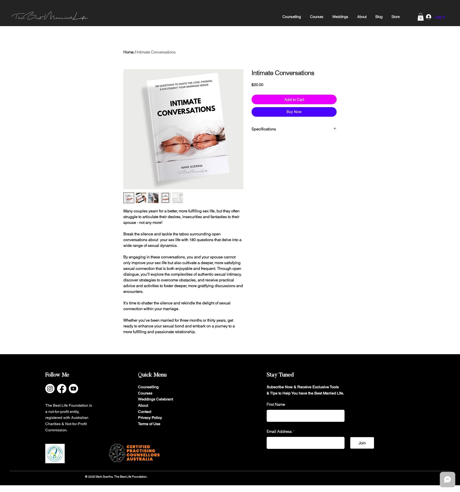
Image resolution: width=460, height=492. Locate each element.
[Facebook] (61, 388)
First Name (276, 404)
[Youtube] (73, 388)
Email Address (279, 431)
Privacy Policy (150, 417)
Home (128, 52)
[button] (420, 17)
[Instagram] (50, 388)
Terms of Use (149, 424)
